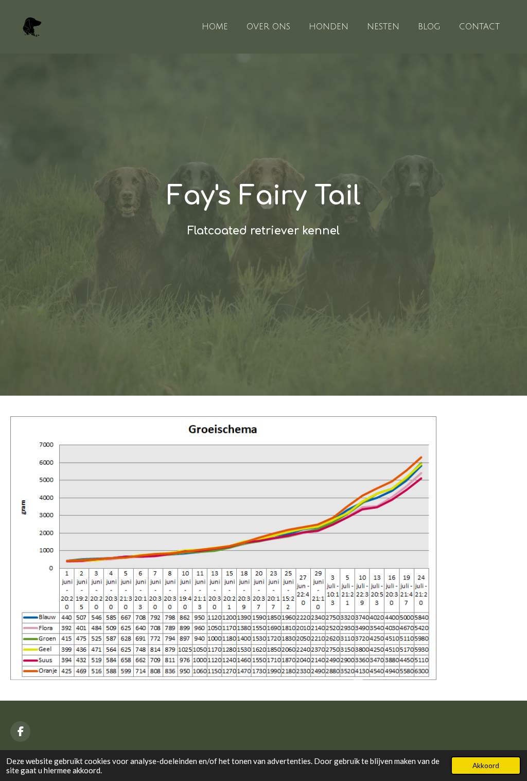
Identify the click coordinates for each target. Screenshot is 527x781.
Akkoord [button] (485, 765)
